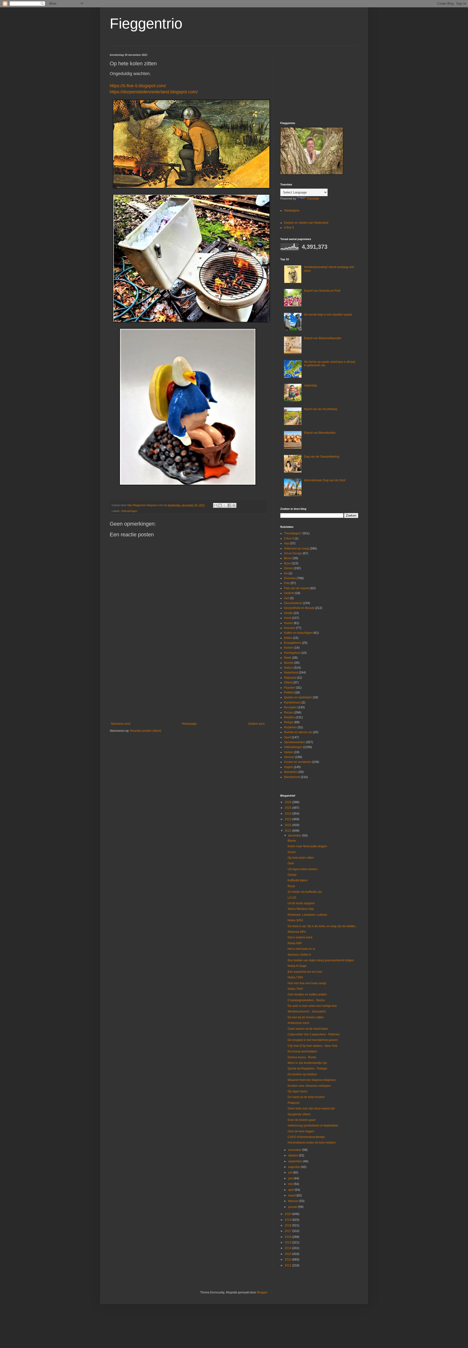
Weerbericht (292, 777)
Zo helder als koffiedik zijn (305, 892)
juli (290, 1172)
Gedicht (289, 593)
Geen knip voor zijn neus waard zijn (311, 1108)
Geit (286, 598)
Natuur (288, 667)
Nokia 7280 (295, 977)
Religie (288, 722)
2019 (288, 1220)
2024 (288, 813)
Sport (287, 737)
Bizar (287, 563)
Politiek (289, 692)
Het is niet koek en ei (301, 949)
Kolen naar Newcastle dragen (307, 846)
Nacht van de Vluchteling (320, 409)
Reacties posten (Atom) (145, 730)
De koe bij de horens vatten (306, 1017)
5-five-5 (289, 227)
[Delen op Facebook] (229, 505)
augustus (294, 1167)
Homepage (189, 723)
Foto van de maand (297, 588)
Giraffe (288, 613)
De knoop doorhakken (302, 1051)
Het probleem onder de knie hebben (312, 1142)
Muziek (288, 662)
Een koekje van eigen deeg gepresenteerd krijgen (321, 960)
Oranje (292, 874)
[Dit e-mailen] (215, 505)
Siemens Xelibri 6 (299, 954)
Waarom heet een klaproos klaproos (312, 1080)
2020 (288, 1214)
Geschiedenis (293, 603)
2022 (288, 825)
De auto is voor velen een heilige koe (312, 1006)
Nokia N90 (295, 943)
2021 (288, 830)
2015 (288, 1242)
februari (293, 1201)
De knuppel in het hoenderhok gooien (313, 1040)
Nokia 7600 (295, 989)
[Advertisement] (188, 682)
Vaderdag (310, 385)
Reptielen (290, 727)
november (295, 1150)
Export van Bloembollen (320, 432)
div (286, 573)
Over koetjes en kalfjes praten (307, 994)
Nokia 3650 (295, 920)
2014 (288, 1248)
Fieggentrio (146, 23)
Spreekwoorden (294, 742)
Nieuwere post (120, 723)
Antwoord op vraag (296, 548)
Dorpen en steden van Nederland (306, 222)
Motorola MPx (297, 932)
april (291, 1190)
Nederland (291, 672)
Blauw (292, 840)
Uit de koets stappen (301, 903)
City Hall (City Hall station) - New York (312, 1046)
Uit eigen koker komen (302, 869)
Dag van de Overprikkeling (321, 456)
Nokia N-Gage (297, 966)
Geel (291, 863)
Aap (286, 543)
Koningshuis (292, 653)
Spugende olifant (299, 1114)
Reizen (288, 712)
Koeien (288, 647)
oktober (293, 1155)
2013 (288, 1254)
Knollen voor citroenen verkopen (309, 1086)
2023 (288, 819)
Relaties (289, 717)
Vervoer (289, 757)
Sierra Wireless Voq (301, 909)
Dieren (288, 568)
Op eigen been (297, 1091)
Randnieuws (292, 702)
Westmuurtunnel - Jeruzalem (307, 1011)
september (295, 1161)
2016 (288, 1237)
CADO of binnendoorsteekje (306, 1137)
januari (293, 1207)
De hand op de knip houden (306, 1097)
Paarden (289, 687)
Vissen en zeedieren (297, 762)
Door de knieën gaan (302, 1120)
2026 (288, 802)
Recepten (290, 707)
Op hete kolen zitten (301, 857)
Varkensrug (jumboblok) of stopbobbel (313, 1125)
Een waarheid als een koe (305, 971)
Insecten (289, 628)
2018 (288, 1225)
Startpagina (291, 210)
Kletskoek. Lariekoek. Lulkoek (307, 914)
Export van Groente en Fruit (322, 290)
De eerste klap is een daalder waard (328, 314)
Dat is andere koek (300, 937)
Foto (287, 583)
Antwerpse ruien (298, 1023)
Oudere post (256, 723)
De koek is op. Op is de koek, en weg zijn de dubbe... (322, 926)
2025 (288, 807)
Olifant (288, 682)
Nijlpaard (290, 677)
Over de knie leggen (301, 1131)
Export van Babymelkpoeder (322, 338)
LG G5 (292, 897)
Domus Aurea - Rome (302, 1057)
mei (291, 1184)
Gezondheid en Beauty (299, 608)
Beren (288, 558)
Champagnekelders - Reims (306, 1000)
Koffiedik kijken (298, 880)
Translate (313, 198)
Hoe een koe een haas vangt (307, 983)
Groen (292, 852)
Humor (288, 623)
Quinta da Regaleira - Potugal (307, 1068)
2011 (288, 1265)
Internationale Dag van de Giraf (324, 480)
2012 (288, 1259)
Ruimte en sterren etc (298, 732)
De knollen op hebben (302, 1074)
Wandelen (291, 772)
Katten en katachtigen (298, 633)
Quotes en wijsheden (298, 697)
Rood (291, 886)
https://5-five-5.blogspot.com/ (138, 85)
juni (291, 1178)
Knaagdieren (292, 643)
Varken (288, 752)
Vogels (288, 767)
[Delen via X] (224, 505)
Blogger (262, 1292)
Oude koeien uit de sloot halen (308, 1028)
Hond (287, 618)
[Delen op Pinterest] (234, 505)
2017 (288, 1231)
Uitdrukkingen (129, 511)
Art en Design (293, 553)
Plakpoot (293, 1103)
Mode (288, 657)
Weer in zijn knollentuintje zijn (307, 1063)
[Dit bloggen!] (220, 505)
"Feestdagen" (293, 533)
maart (292, 1195)
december (295, 835)
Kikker (288, 638)
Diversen (290, 578)
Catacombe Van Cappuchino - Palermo (314, 1034)
